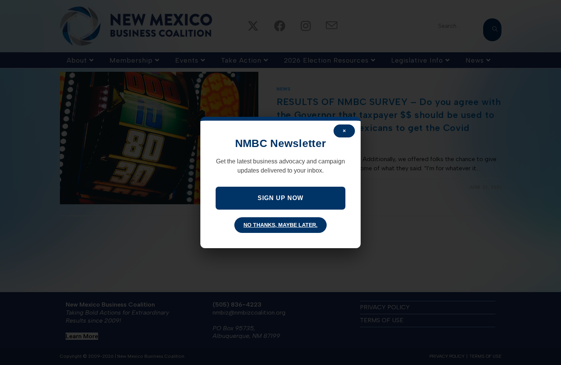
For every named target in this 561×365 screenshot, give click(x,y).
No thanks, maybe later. (280, 225)
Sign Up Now (280, 198)
